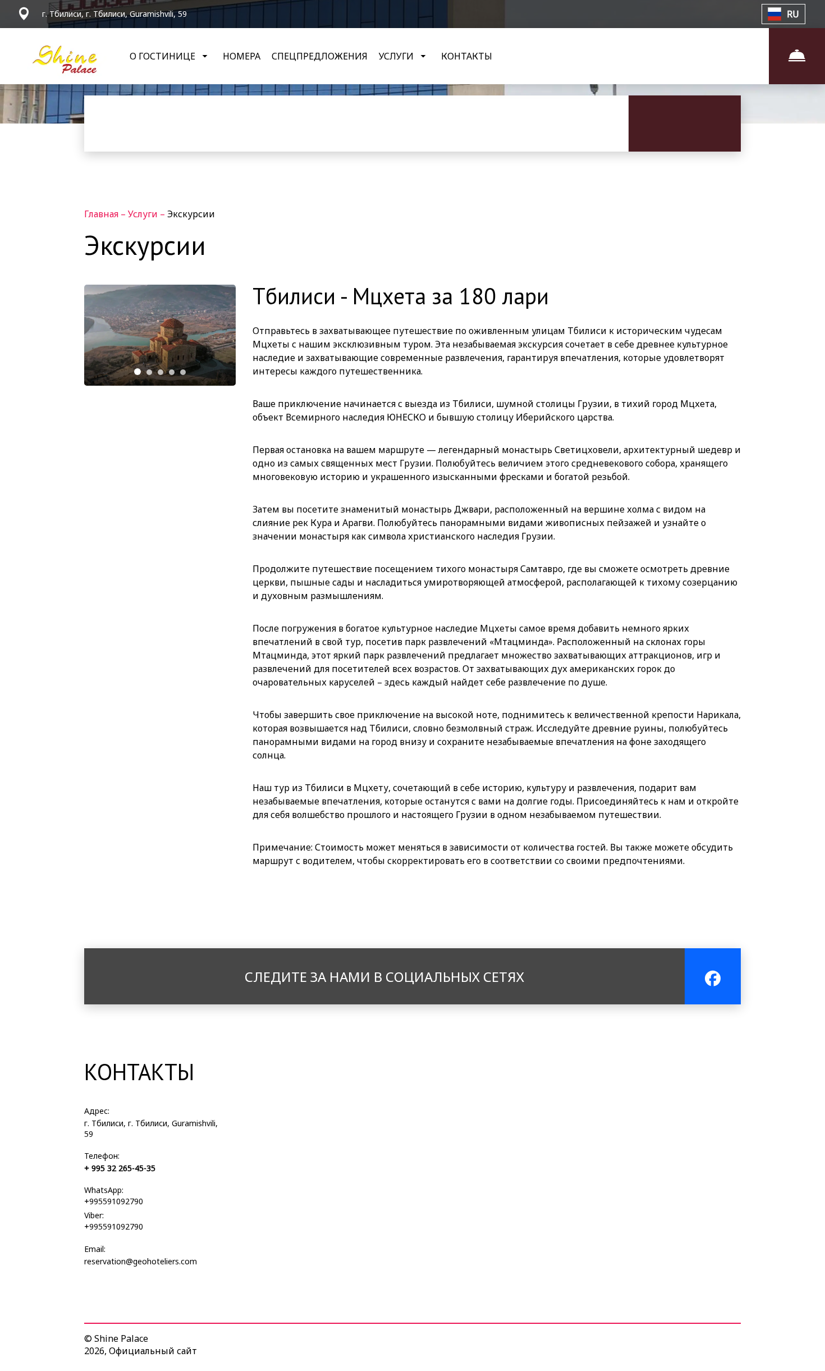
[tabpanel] (160, 335)
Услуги (144, 214)
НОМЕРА (241, 56)
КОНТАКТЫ (466, 56)
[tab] (137, 371)
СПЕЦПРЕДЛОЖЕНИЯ (320, 56)
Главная (102, 214)
